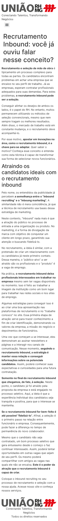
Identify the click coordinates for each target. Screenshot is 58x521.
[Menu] (7, 24)
